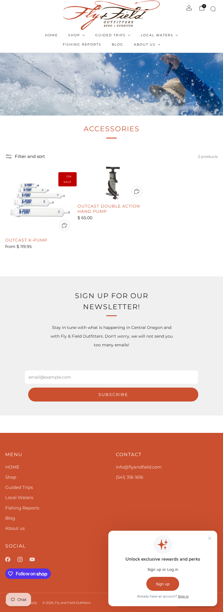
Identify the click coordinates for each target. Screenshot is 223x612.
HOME (51, 35)
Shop (74, 35)
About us (145, 44)
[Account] (189, 8)
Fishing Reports (82, 44)
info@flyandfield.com (139, 467)
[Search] (212, 10)
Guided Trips (110, 35)
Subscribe (113, 394)
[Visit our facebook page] (11, 559)
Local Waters (157, 35)
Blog (117, 44)
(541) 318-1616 (129, 477)
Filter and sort (30, 156)
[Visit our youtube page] (36, 559)
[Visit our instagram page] (23, 559)
